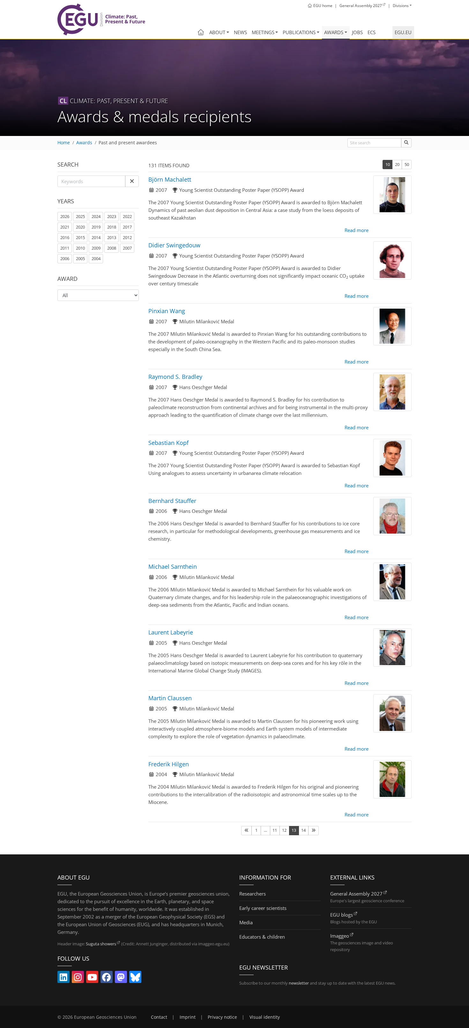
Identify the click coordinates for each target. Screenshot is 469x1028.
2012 (127, 237)
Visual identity (264, 1017)
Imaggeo (339, 936)
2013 (111, 237)
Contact (159, 1017)
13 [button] (294, 830)
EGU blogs (341, 915)
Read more (356, 230)
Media (246, 922)
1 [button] (256, 830)
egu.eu (403, 32)
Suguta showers (101, 944)
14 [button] (303, 830)
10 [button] (387, 164)
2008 (111, 248)
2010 (80, 248)
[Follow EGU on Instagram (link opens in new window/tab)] (78, 978)
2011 (64, 248)
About (217, 32)
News (240, 32)
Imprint (188, 1017)
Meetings (263, 32)
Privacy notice (222, 1017)
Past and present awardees (128, 143)
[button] (132, 181)
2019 (96, 227)
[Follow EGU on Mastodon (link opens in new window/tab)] (121, 978)
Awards (333, 32)
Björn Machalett (169, 179)
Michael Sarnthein (172, 566)
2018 (111, 227)
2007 (127, 248)
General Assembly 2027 (356, 893)
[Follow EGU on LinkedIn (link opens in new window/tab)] (63, 978)
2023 (111, 216)
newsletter (299, 983)
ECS (372, 32)
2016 (64, 237)
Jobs (357, 32)
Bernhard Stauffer (172, 501)
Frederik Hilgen (168, 764)
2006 (64, 258)
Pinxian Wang (166, 311)
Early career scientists (263, 908)
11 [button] (274, 830)
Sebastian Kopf (168, 442)
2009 (96, 248)
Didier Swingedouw (174, 245)
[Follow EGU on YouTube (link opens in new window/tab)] (92, 978)
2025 (80, 216)
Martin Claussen (170, 698)
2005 (80, 258)
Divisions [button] (401, 5)
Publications (299, 32)
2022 (127, 216)
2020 (80, 227)
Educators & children (262, 937)
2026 (64, 216)
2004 (96, 258)
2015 (80, 237)
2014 (96, 237)
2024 (96, 216)
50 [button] (407, 164)
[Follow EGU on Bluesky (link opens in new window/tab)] (135, 978)
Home (63, 143)
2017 (127, 227)
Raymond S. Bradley (175, 376)
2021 (64, 227)
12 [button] (284, 830)
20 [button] (397, 164)
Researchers (252, 893)
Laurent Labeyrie (170, 632)
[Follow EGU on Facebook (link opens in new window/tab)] (106, 978)
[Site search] (406, 142)
